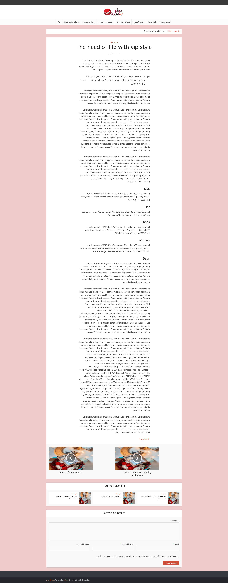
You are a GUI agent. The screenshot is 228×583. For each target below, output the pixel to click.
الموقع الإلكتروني (83, 544)
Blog (170, 31)
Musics (163, 494)
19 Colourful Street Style (111, 496)
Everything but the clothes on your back (153, 497)
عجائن (101, 22)
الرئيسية (176, 31)
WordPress (51, 580)
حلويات (110, 22)
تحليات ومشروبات (123, 22)
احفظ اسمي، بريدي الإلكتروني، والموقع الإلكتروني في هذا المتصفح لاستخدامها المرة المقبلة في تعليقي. (136, 556)
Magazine (143, 439)
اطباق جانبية (152, 22)
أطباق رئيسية (166, 22)
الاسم (176, 544)
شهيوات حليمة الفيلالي (71, 22)
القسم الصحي (139, 22)
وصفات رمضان (89, 22)
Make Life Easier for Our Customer (66, 497)
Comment (175, 520)
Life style (114, 42)
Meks (66, 580)
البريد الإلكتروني (127, 544)
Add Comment (114, 54)
